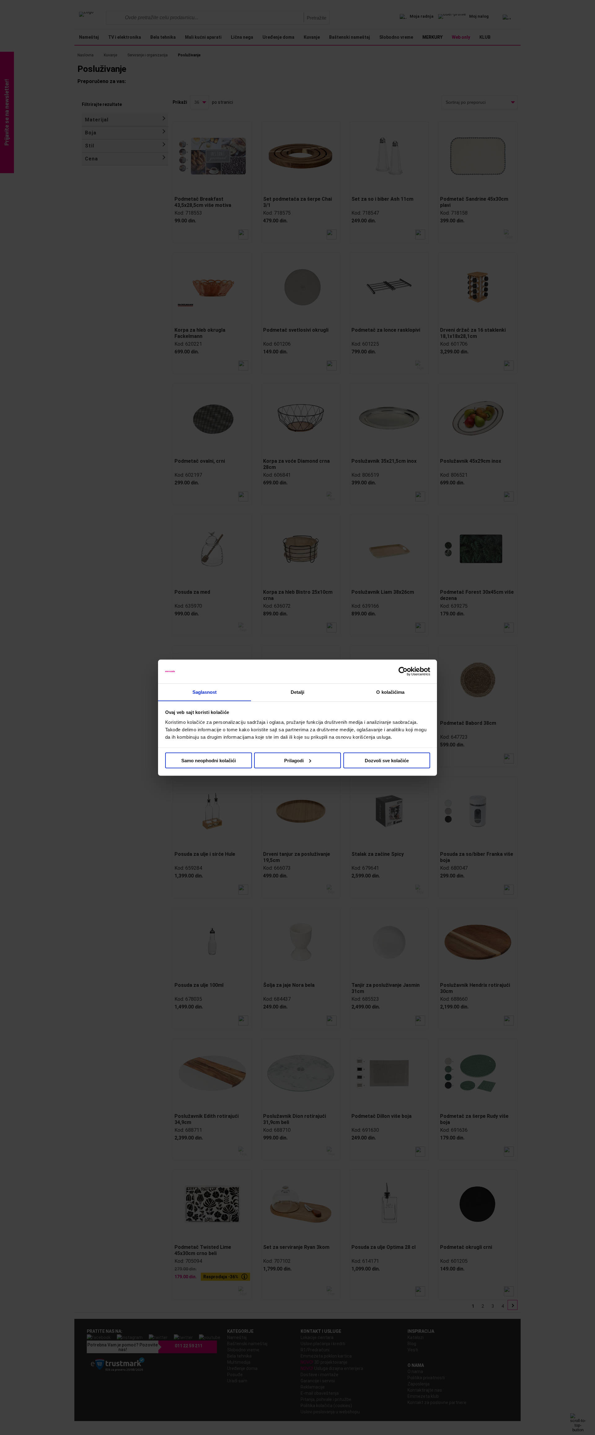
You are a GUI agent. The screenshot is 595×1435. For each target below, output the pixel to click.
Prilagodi (294, 760)
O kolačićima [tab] (390, 691)
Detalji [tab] (298, 691)
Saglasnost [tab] (204, 691)
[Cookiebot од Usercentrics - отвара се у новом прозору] (403, 671)
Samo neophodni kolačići (208, 760)
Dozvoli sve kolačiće (387, 760)
